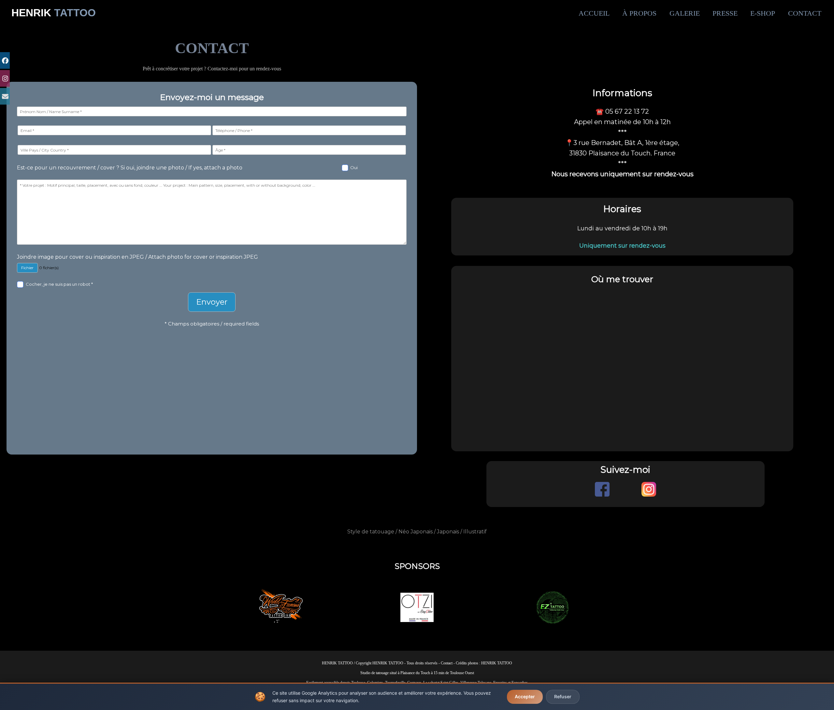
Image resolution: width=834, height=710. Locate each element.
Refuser (562, 696)
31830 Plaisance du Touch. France (622, 153)
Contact (447, 663)
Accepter (525, 696)
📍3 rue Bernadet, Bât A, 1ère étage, (622, 143)
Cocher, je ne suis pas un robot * (59, 284)
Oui (354, 167)
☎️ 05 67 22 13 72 (622, 111)
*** (622, 163)
